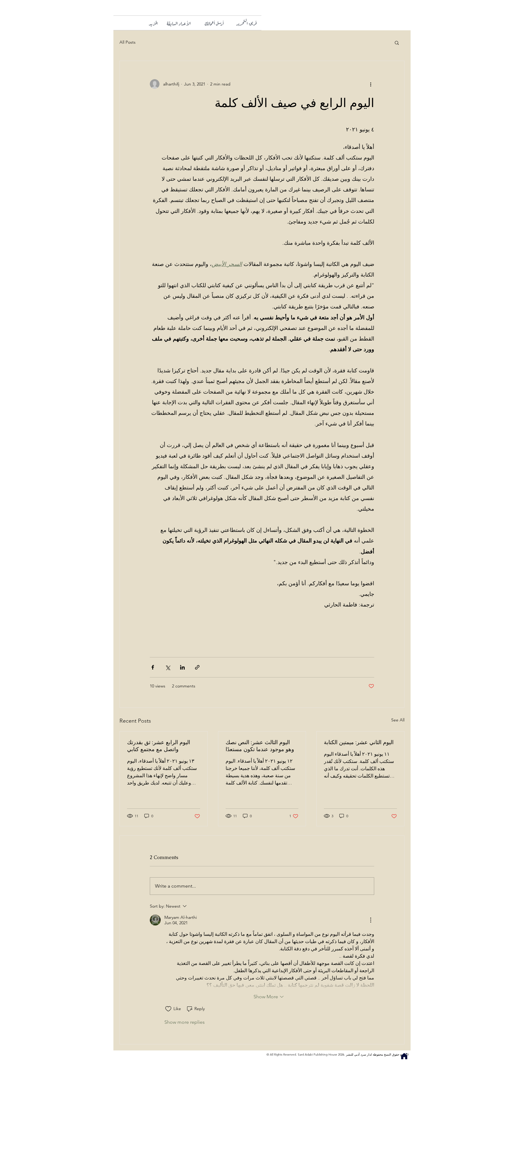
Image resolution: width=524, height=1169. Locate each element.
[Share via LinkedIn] (182, 667)
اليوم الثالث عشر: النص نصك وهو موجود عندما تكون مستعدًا (260, 746)
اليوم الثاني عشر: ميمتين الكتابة (359, 742)
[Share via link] (197, 667)
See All (398, 720)
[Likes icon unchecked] (168, 1009)
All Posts (127, 42)
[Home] (404, 1056)
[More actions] (370, 84)
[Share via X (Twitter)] (167, 667)
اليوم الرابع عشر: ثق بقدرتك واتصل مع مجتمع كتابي (158, 746)
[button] (145, 23)
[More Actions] (370, 920)
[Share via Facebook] (153, 667)
